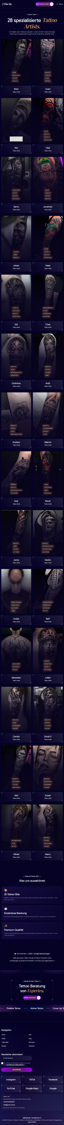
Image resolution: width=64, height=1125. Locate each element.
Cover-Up (47, 75)
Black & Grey (16, 75)
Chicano (47, 195)
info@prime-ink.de (9, 1105)
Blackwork (46, 316)
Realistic (15, 81)
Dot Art (15, 193)
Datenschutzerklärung (15, 1065)
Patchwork (14, 493)
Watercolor (47, 140)
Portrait (47, 81)
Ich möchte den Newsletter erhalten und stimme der (17, 1064)
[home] (7, 4)
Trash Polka (16, 316)
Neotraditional (47, 428)
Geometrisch (47, 313)
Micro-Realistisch (16, 372)
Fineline (15, 78)
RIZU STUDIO (32, 1122)
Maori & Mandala (48, 307)
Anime (14, 72)
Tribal (13, 610)
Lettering (16, 552)
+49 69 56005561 (9, 1102)
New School (16, 787)
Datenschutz (36, 1118)
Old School (16, 198)
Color (47, 78)
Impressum (26, 1118)
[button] (59, 4)
